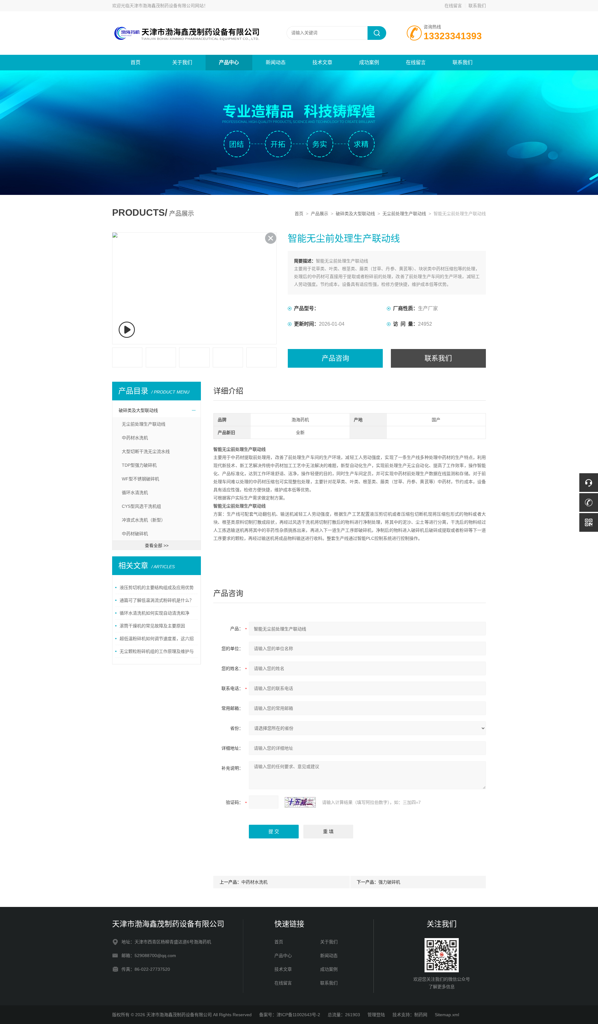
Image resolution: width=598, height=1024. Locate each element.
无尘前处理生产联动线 (404, 213)
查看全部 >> (156, 545)
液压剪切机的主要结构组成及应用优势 (157, 587)
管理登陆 (376, 1014)
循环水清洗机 (135, 492)
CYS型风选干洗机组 (141, 506)
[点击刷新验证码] (300, 802)
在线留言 (453, 5)
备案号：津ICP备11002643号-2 (289, 1014)
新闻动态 (276, 62)
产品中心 (229, 62)
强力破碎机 (389, 882)
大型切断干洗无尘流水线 (146, 451)
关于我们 (182, 62)
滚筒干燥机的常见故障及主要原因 (152, 625)
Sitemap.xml (447, 1014)
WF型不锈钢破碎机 (140, 478)
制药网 (420, 1014)
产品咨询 (335, 358)
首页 (135, 62)
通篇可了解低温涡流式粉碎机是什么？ (157, 600)
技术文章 (322, 62)
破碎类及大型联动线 (355, 213)
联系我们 (477, 5)
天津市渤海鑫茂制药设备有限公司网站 (167, 5)
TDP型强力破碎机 (139, 465)
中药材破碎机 (135, 533)
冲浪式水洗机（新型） (143, 519)
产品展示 (319, 213)
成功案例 (369, 62)
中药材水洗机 (135, 437)
